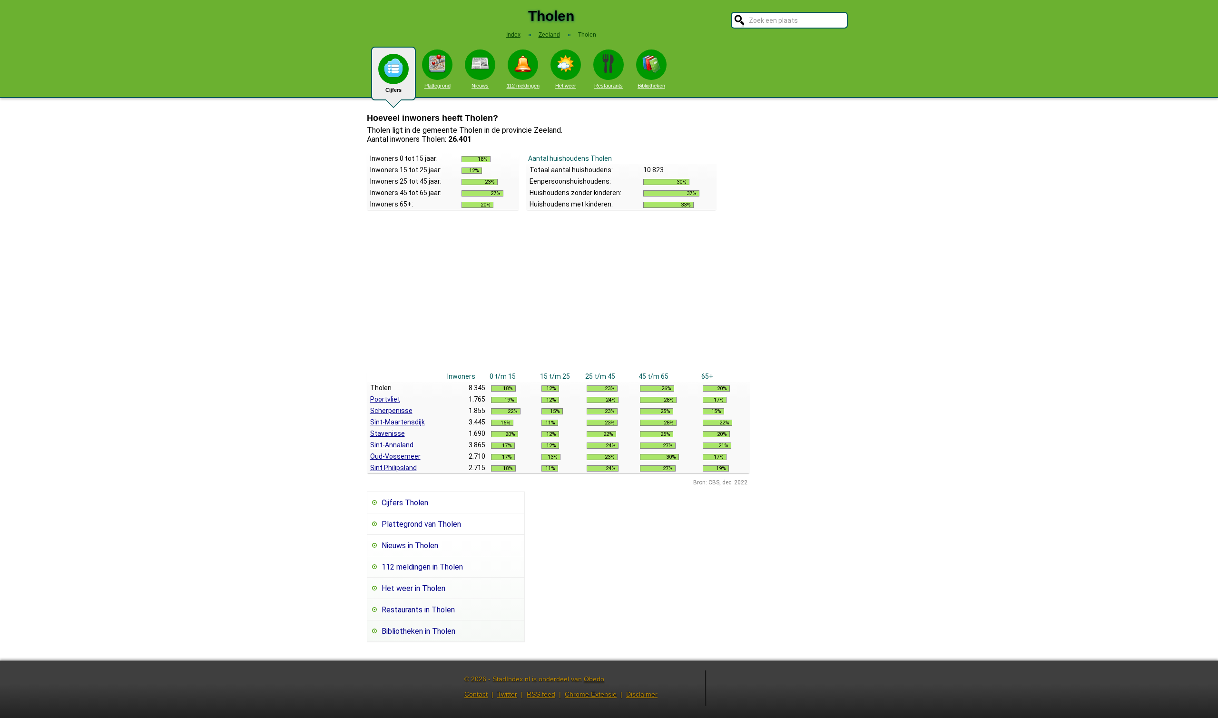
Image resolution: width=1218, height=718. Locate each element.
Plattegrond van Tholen (421, 524)
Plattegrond (437, 86)
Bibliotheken (651, 86)
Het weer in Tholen (413, 588)
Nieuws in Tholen (410, 545)
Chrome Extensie (591, 694)
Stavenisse (387, 433)
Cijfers (393, 90)
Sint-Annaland (391, 445)
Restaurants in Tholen (418, 609)
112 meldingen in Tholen (422, 566)
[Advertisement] (558, 299)
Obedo (594, 679)
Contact (476, 694)
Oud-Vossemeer (395, 456)
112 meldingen (523, 86)
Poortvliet (385, 399)
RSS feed (541, 694)
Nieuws (480, 86)
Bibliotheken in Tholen (418, 631)
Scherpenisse (391, 410)
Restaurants (608, 86)
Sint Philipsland (393, 468)
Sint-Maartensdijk (397, 422)
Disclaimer (642, 694)
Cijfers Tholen (405, 502)
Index (513, 34)
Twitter (507, 694)
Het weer (565, 86)
